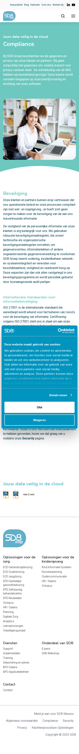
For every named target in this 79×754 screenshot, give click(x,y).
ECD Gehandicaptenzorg (17, 567)
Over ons (46, 4)
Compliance (50, 721)
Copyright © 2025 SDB (60, 734)
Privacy (22, 727)
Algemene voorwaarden (22, 721)
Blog (26, 4)
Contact (8, 690)
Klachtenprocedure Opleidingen (53, 727)
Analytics (8, 621)
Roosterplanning (52, 571)
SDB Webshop (50, 653)
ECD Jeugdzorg (12, 576)
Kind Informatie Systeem (56, 567)
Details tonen (58, 395)
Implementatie (11, 653)
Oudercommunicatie (54, 576)
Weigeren (39, 419)
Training (8, 657)
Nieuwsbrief (16, 4)
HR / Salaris (10, 607)
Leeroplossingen (13, 625)
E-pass (46, 648)
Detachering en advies (16, 662)
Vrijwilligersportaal (14, 630)
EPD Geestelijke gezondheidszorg (13, 583)
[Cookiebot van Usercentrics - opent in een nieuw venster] (58, 330)
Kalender (35, 4)
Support (8, 648)
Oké (39, 407)
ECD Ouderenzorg (13, 571)
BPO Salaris (10, 667)
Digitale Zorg (10, 616)
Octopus (8, 602)
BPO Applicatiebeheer (16, 671)
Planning (8, 612)
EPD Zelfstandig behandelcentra (12, 591)
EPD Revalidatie (12, 598)
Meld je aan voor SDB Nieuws (54, 714)
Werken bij (58, 4)
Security (28, 438)
